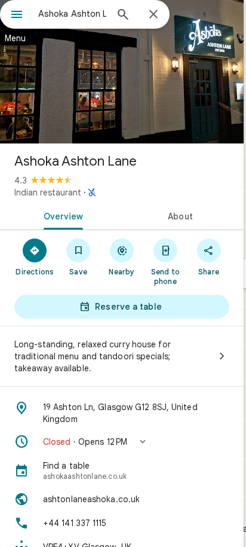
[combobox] (72, 14)
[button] (122, 442)
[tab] (60, 215)
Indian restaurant (47, 192)
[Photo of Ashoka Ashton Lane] (122, 71)
